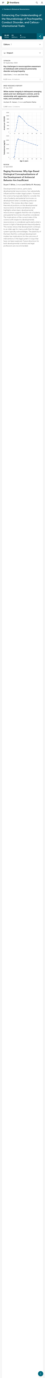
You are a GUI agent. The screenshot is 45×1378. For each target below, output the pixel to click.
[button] (14, 36)
